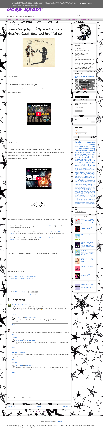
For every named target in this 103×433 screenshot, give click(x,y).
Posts (78, 131)
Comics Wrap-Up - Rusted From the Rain (22, 278)
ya (94, 159)
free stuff (89, 203)
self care (81, 162)
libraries (84, 188)
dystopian (82, 172)
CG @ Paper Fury (16, 304)
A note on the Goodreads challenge (84, 281)
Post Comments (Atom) (41, 411)
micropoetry (89, 164)
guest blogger (77, 204)
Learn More (83, 3)
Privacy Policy (57, 19)
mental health (79, 152)
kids (94, 165)
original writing (84, 160)
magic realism (91, 174)
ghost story (83, 170)
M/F (86, 168)
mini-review (82, 168)
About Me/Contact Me (86, 19)
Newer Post (11, 406)
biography (93, 194)
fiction (93, 154)
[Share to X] (34, 292)
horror (76, 160)
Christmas (88, 172)
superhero (38, 294)
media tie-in (85, 174)
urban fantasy (91, 179)
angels (76, 179)
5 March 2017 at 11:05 (30, 365)
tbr (94, 184)
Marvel (33, 294)
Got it (90, 3)
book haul (89, 191)
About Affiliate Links (44, 19)
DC (16, 294)
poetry (86, 159)
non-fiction (81, 169)
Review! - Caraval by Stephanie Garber (86, 227)
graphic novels (79, 154)
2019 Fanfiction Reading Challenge (84, 200)
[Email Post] (28, 292)
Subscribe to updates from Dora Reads (85, 103)
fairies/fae (86, 183)
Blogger (60, 421)
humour (89, 170)
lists (86, 162)
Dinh (13, 352)
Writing (33, 19)
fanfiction (78, 149)
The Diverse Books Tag (87, 266)
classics (77, 172)
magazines (77, 202)
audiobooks (77, 199)
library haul (84, 176)
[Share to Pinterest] (37, 292)
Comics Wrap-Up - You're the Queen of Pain (23, 276)
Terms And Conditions (71, 19)
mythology (81, 179)
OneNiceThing (89, 202)
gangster (77, 195)
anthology (77, 180)
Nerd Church (90, 146)
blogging (82, 164)
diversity (19, 294)
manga (93, 170)
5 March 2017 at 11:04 (30, 340)
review (89, 154)
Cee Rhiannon (19, 317)
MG (84, 194)
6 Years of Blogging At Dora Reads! (86, 274)
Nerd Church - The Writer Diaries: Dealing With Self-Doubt (88, 260)
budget (80, 187)
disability (88, 152)
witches (76, 168)
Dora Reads (24, 8)
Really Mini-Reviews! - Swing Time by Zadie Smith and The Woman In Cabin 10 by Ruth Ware (88, 252)
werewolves (88, 188)
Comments (79, 133)
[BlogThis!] (33, 292)
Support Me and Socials (21, 19)
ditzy (82, 199)
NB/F (94, 198)
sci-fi (90, 159)
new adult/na (91, 173)
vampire (90, 168)
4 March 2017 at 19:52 (22, 330)
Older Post (66, 406)
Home (9, 19)
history (93, 172)
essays (79, 188)
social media (78, 174)
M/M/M (84, 184)
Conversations (83, 195)
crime (93, 164)
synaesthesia (90, 184)
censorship (77, 173)
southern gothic (83, 204)
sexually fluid (84, 173)
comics (13, 294)
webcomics (87, 169)
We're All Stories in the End (87, 177)
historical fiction (86, 165)
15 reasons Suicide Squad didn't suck (46, 226)
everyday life (80, 146)
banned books (88, 181)
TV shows (91, 151)
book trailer (84, 203)
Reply (13, 312)
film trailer (24, 294)
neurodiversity (92, 199)
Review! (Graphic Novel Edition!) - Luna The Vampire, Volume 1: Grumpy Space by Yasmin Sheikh (87, 245)
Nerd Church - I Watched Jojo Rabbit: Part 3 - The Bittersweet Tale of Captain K (88, 221)
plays (80, 202)
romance (77, 165)
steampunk (83, 202)
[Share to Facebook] (36, 292)
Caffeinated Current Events (82, 185)
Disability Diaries (87, 187)
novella (86, 179)
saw (51, 421)
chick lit (88, 196)
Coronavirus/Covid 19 (88, 166)
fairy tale (77, 176)
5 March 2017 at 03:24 (19, 352)
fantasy (86, 156)
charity (93, 191)
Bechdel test (82, 198)
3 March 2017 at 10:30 (30, 317)
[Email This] (31, 292)
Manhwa (89, 198)
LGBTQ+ (29, 294)
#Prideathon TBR (85, 234)
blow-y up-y (79, 203)
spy (75, 200)
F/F (91, 160)
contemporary (79, 159)
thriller (80, 184)
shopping (81, 183)
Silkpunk (93, 202)
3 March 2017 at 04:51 (26, 304)
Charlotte (14, 330)
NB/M (94, 200)
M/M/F (81, 194)
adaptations (87, 194)
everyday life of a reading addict (85, 156)
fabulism (86, 199)
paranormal (77, 166)
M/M (94, 152)
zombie (87, 180)
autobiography (82, 191)
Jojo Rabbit (82, 196)
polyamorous (78, 192)
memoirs (82, 180)
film (76, 156)
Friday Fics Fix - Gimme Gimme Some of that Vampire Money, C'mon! (87, 286)
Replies (15, 315)
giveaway (93, 203)
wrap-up (43, 294)
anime (76, 203)
